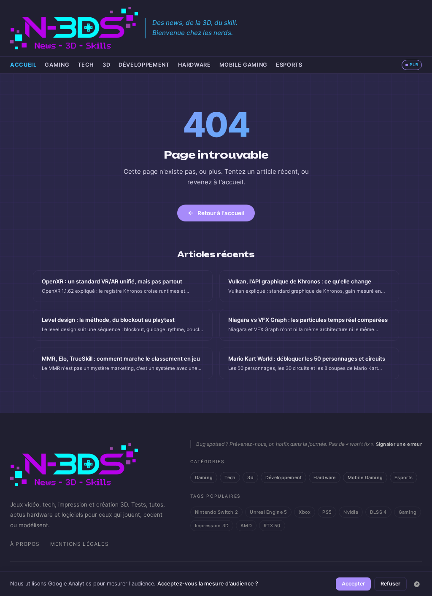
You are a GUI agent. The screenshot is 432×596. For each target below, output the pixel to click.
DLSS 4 (378, 512)
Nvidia (350, 512)
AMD (246, 526)
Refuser (390, 583)
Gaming (57, 65)
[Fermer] (417, 584)
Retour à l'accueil (221, 213)
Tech (86, 65)
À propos (25, 544)
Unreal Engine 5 (268, 512)
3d (106, 65)
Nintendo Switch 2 (216, 512)
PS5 (327, 512)
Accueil (23, 65)
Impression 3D (212, 526)
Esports (289, 65)
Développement (144, 65)
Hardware (194, 65)
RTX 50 (272, 526)
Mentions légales (79, 544)
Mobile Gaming (243, 65)
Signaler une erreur (399, 444)
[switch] (412, 65)
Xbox (304, 512)
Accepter (353, 583)
